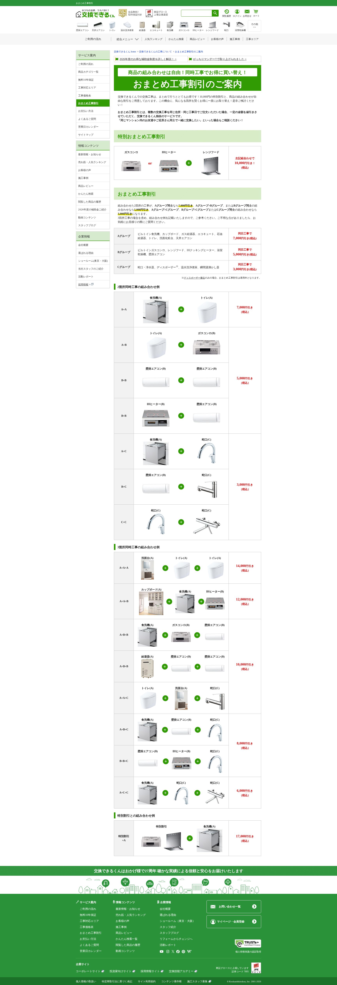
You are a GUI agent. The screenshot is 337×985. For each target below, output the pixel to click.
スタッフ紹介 (168, 927)
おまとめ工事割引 (91, 932)
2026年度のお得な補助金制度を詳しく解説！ (147, 59)
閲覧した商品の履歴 (89, 201)
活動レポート (85, 276)
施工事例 (83, 178)
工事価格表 (84, 95)
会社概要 (83, 245)
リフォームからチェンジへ (176, 938)
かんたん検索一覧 (126, 938)
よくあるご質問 (87, 118)
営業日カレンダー (88, 126)
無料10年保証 (86, 79)
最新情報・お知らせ (89, 154)
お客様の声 (84, 170)
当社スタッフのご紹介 (91, 268)
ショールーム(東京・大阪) (93, 260)
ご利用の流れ (85, 64)
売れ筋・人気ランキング (92, 162)
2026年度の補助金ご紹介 (92, 209)
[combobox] (196, 13)
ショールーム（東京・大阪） (177, 921)
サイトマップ (85, 134)
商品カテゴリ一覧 (88, 71)
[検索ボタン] (215, 13)
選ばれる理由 (85, 253)
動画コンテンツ (87, 217)
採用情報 (83, 284)
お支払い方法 (85, 110)
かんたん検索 (85, 193)
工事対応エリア (87, 87)
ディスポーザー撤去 (194, 278)
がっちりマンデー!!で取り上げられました (218, 59)
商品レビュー (85, 185)
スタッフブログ (87, 225)
